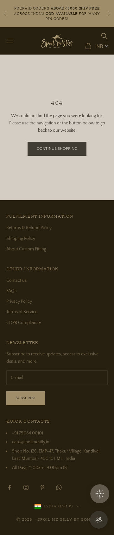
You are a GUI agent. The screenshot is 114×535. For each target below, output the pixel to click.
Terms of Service (21, 311)
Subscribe (26, 398)
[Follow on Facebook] (9, 487)
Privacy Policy (19, 301)
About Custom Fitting (26, 249)
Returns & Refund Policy (29, 227)
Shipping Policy (20, 238)
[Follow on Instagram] (26, 487)
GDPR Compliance (23, 322)
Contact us (16, 280)
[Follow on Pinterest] (42, 487)
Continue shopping (57, 148)
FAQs (11, 291)
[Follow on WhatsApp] (59, 487)
